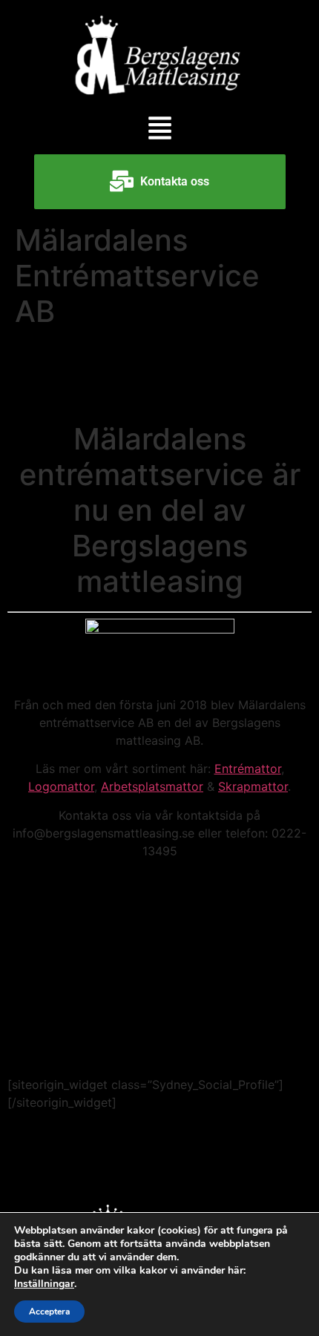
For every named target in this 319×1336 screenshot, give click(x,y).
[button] (159, 130)
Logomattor (61, 786)
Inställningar (44, 1284)
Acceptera (49, 1311)
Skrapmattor (253, 786)
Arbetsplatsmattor (152, 786)
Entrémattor (247, 768)
